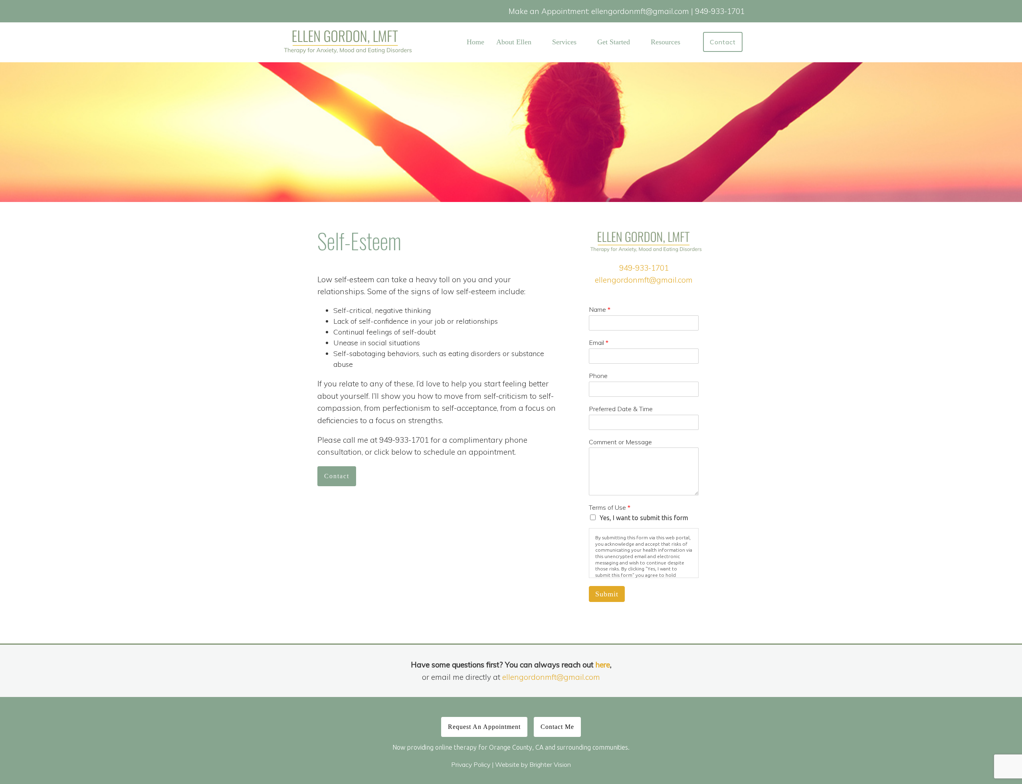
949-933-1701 (644, 268)
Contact (723, 42)
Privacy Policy (470, 764)
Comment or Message (620, 442)
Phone (598, 376)
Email (598, 342)
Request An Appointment (484, 726)
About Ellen (513, 42)
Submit (606, 594)
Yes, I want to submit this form (644, 517)
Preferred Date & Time (621, 409)
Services (564, 42)
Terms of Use (609, 507)
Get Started (613, 42)
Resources (665, 42)
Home (475, 42)
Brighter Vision (550, 764)
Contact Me (557, 726)
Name (599, 309)
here (603, 664)
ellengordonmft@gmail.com (644, 280)
